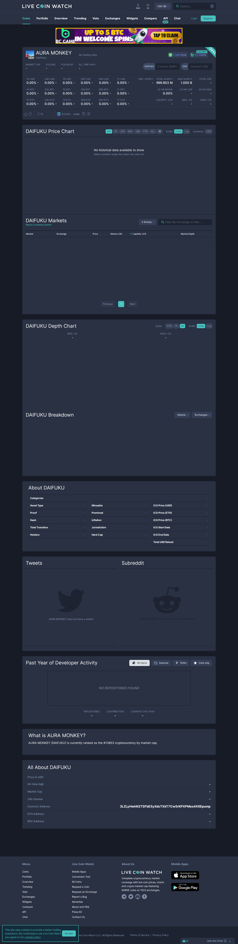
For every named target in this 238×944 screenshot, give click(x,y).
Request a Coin (80, 886)
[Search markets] (161, 222)
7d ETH (67, 100)
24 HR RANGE (165, 89)
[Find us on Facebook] (144, 897)
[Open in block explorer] (88, 114)
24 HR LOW (186, 89)
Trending (27, 886)
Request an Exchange (84, 891)
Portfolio (27, 876)
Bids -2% (187, 100)
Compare (27, 906)
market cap (33, 64)
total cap (205, 79)
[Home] (144, 872)
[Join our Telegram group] (125, 897)
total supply (164, 79)
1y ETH (121, 100)
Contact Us (78, 916)
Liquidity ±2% (164, 100)
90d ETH (104, 100)
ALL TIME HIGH (87, 64)
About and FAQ (80, 906)
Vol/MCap (67, 64)
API (24, 911)
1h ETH (30, 100)
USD (161, 6)
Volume (181, 414)
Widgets (27, 901)
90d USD (104, 79)
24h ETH (49, 100)
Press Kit (77, 911)
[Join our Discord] (137, 897)
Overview (27, 881)
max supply (185, 79)
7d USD (67, 79)
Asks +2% (206, 100)
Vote (24, 891)
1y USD (121, 79)
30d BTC (85, 89)
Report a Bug (79, 896)
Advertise (77, 901)
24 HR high (205, 89)
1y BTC (121, 89)
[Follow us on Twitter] (131, 897)
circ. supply (145, 79)
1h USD (30, 79)
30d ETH (85, 100)
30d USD (86, 79)
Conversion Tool (81, 876)
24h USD (50, 79)
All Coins (77, 881)
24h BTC (49, 89)
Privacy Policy (161, 935)
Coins (25, 871)
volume (51, 64)
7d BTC (67, 89)
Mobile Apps (79, 871)
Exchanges (201, 414)
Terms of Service (139, 935)
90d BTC (103, 89)
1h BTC (30, 89)
